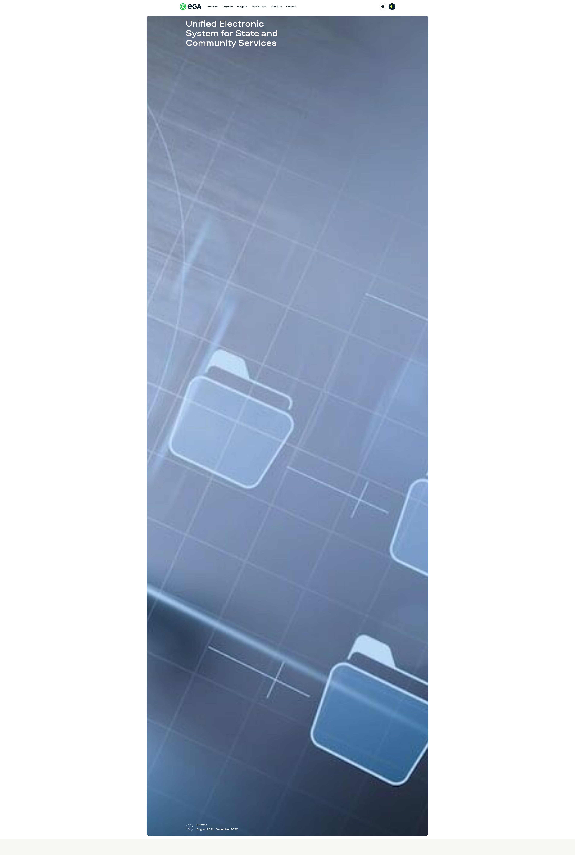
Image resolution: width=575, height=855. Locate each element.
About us (276, 6)
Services (212, 6)
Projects (228, 6)
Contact (291, 6)
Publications (258, 6)
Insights (242, 6)
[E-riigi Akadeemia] (190, 6)
